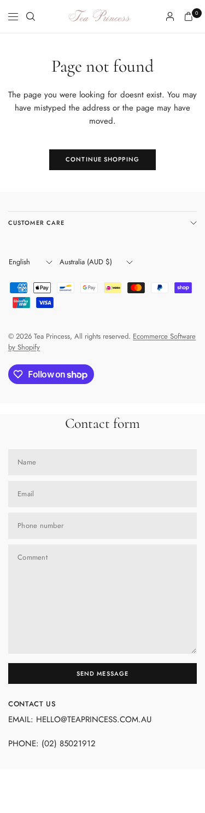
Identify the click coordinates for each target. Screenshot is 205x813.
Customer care (36, 222)
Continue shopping (102, 159)
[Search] (30, 16)
